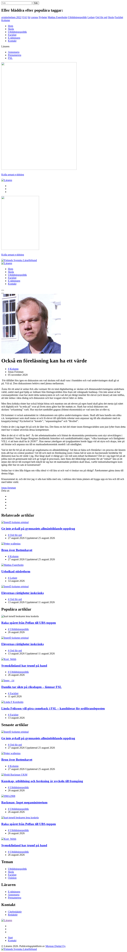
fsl (29, 17)
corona (34, 17)
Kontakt (12, 40)
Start (10, 937)
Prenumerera (14, 55)
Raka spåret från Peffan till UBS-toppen (28, 622)
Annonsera (13, 52)
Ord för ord (101, 17)
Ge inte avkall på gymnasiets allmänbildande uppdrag (38, 528)
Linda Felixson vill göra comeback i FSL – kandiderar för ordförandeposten (53, 708)
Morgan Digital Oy (55, 946)
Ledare (91, 17)
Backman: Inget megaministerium (24, 802)
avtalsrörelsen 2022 (11, 17)
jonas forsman (8, 487)
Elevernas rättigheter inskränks (22, 593)
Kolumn (5, 20)
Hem (10, 25)
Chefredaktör (15, 911)
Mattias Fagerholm (57, 17)
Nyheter (43, 17)
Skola (111, 17)
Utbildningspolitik (77, 17)
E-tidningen (14, 37)
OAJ (24, 17)
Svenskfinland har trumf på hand (24, 665)
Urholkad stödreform (15, 571)
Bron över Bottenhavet (16, 550)
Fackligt (119, 17)
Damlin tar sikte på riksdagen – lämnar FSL (31, 687)
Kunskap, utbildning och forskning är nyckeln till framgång (42, 781)
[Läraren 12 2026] (39, 168)
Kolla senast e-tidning (12, 174)
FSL (10, 58)
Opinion (12, 877)
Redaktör (13, 914)
